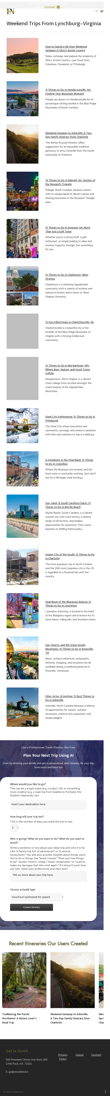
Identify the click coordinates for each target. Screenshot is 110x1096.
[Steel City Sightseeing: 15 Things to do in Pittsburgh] (22, 425)
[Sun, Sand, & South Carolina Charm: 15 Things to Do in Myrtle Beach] (22, 516)
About (80, 1054)
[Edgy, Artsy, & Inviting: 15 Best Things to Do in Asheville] (22, 707)
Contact (96, 1054)
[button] (101, 11)
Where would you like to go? (28, 784)
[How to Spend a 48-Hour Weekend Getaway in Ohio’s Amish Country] (22, 55)
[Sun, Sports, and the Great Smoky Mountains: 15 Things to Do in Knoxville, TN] (22, 657)
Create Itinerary (31, 907)
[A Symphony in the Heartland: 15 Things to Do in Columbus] (22, 468)
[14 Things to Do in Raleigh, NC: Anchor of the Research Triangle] (22, 191)
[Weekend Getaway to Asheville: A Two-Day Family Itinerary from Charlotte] (22, 144)
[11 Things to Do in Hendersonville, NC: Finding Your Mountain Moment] (22, 98)
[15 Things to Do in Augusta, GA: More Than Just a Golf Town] (22, 238)
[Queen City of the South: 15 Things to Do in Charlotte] (22, 565)
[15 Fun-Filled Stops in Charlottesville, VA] (22, 331)
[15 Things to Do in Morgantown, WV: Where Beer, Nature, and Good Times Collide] (22, 378)
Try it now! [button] (49, 7)
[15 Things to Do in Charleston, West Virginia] (22, 285)
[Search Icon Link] (96, 11)
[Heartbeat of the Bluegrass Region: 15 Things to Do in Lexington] (22, 610)
